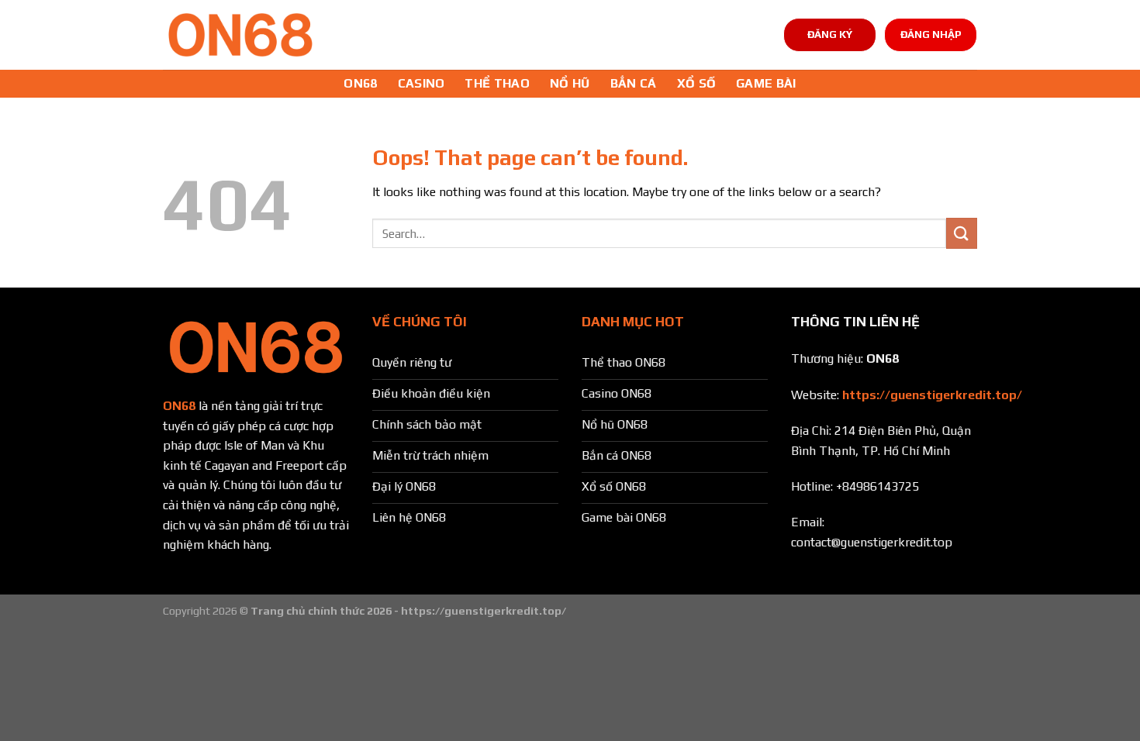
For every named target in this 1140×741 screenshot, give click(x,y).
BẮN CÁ (633, 83)
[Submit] (961, 233)
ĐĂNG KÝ (829, 34)
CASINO (421, 83)
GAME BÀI (766, 83)
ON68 (360, 83)
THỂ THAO (497, 83)
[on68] (240, 35)
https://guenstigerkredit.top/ (932, 395)
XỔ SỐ (697, 83)
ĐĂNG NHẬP (931, 34)
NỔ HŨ (570, 83)
